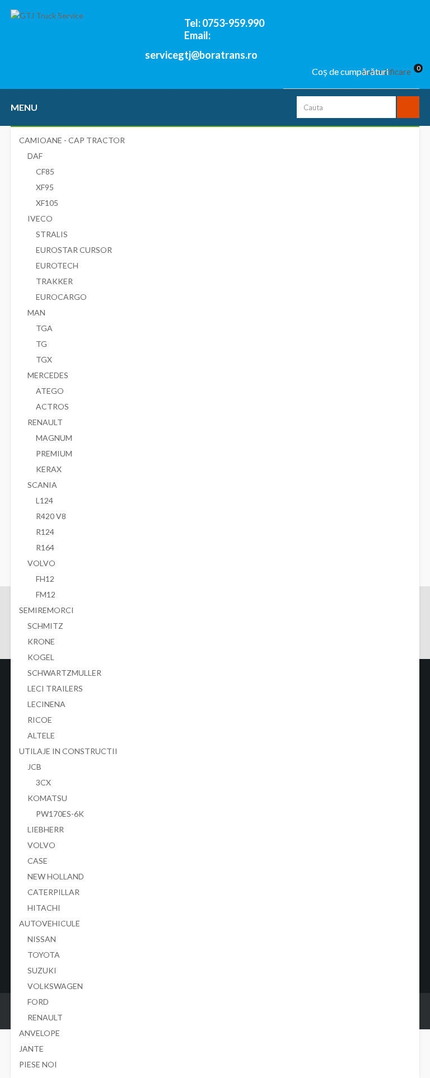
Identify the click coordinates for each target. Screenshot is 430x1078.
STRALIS (52, 234)
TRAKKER (54, 281)
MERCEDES (47, 375)
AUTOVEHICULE (49, 923)
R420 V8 (51, 516)
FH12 (45, 578)
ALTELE (41, 735)
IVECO (40, 218)
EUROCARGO (61, 297)
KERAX (49, 469)
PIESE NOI (38, 1064)
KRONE (41, 641)
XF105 (47, 203)
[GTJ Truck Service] (97, 29)
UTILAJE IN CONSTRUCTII (68, 751)
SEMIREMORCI (46, 610)
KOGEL (40, 657)
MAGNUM (54, 438)
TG (41, 344)
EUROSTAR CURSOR (74, 250)
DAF (35, 156)
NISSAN (41, 939)
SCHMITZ (45, 625)
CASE (37, 860)
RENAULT (45, 422)
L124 (44, 500)
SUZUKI (42, 970)
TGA (44, 328)
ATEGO (50, 391)
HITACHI (43, 907)
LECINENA (46, 704)
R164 (45, 547)
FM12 (45, 594)
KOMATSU (47, 798)
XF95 (45, 187)
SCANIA (42, 484)
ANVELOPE (39, 1033)
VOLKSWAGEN (55, 986)
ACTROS (52, 406)
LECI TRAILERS (55, 688)
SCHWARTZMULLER (64, 672)
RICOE (39, 719)
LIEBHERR (45, 829)
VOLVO (41, 563)
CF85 (45, 171)
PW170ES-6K (60, 813)
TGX (44, 359)
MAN (36, 312)
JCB (34, 766)
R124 (45, 531)
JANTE (31, 1048)
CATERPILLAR (53, 892)
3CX (43, 782)
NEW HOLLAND (55, 876)
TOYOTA (43, 954)
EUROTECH (57, 265)
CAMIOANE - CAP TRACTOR (72, 140)
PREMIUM (54, 453)
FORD (38, 1001)
